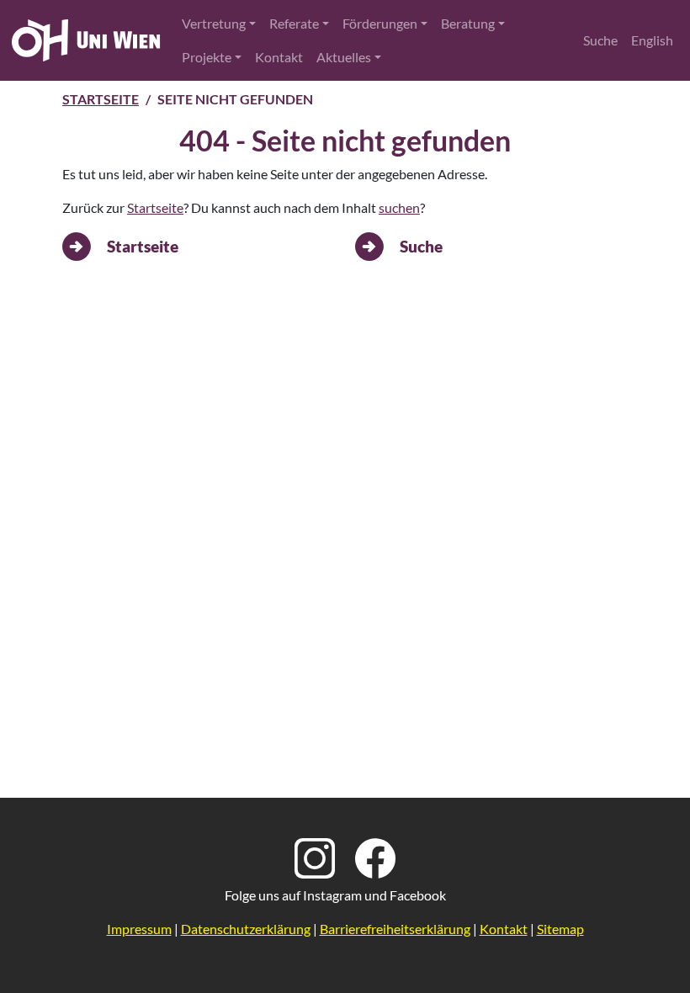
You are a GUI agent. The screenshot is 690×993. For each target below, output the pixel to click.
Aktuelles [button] (343, 57)
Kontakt (279, 57)
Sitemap (560, 929)
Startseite (100, 99)
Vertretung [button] (214, 23)
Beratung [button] (468, 23)
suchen (399, 207)
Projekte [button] (206, 57)
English (652, 40)
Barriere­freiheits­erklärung (395, 929)
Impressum (139, 929)
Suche (600, 40)
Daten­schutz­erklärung (245, 929)
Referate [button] (294, 23)
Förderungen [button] (379, 23)
